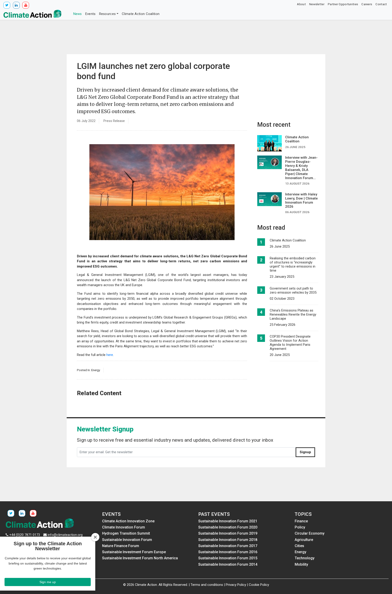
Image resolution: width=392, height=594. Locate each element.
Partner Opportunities (343, 4)
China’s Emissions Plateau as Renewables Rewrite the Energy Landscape (293, 314)
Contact (381, 4)
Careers (366, 4)
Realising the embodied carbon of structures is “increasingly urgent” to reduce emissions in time (293, 264)
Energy (95, 370)
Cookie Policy (259, 585)
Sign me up (47, 582)
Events (90, 14)
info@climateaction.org (65, 535)
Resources (107, 14)
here (109, 355)
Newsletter (316, 4)
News (77, 14)
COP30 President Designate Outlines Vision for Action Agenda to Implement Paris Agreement (290, 342)
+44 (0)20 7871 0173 (24, 535)
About (301, 4)
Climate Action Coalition (140, 14)
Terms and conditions (207, 585)
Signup (305, 452)
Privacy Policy (236, 585)
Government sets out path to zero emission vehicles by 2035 (293, 290)
